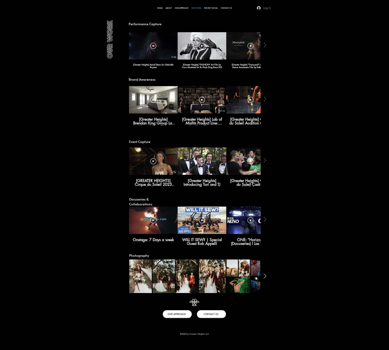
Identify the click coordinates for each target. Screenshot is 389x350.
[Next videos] (265, 45)
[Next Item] (265, 276)
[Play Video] (153, 46)
